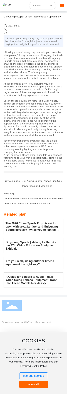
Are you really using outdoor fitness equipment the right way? (30, 263)
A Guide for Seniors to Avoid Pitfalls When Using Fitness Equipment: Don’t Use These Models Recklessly (31, 280)
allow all (33, 384)
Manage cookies (33, 375)
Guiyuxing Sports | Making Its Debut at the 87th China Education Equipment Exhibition (31, 245)
